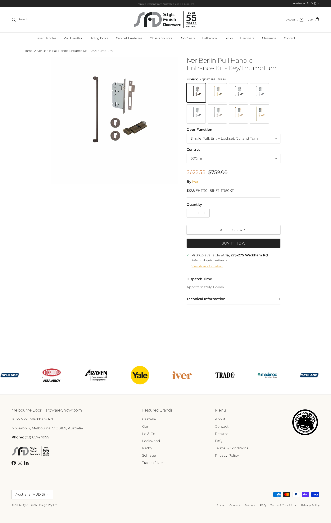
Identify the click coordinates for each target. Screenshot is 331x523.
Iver (195, 182)
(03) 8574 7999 (30, 437)
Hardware (247, 38)
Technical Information (206, 299)
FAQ (218, 441)
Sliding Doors (98, 38)
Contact (289, 38)
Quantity (194, 205)
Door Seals (187, 38)
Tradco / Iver (152, 463)
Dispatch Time (199, 279)
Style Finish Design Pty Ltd (39, 505)
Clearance (269, 38)
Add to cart (233, 230)
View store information (207, 266)
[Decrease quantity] (190, 213)
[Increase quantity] (205, 213)
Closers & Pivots (161, 38)
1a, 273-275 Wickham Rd (32, 419)
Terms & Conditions (231, 448)
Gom (146, 426)
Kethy (147, 448)
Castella (149, 419)
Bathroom (209, 38)
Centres (193, 149)
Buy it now (233, 243)
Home (28, 51)
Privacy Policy (227, 455)
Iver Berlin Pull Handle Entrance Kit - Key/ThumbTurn (75, 51)
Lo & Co (148, 434)
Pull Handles (73, 38)
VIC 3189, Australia (67, 428)
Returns (222, 434)
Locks (228, 38)
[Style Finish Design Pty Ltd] (165, 20)
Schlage (149, 455)
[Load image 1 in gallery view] (114, 120)
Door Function (199, 130)
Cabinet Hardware (129, 38)
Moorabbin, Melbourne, (31, 428)
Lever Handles (46, 38)
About (220, 419)
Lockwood (151, 441)
